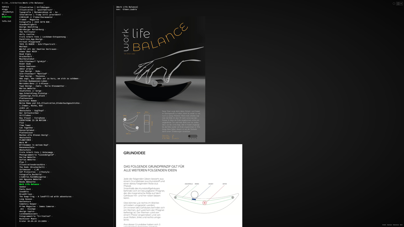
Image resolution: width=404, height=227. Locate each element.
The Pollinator (27, 32)
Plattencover (26, 98)
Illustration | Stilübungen (34, 7)
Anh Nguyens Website (30, 179)
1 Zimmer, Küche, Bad (31, 105)
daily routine (26, 34)
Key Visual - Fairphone (32, 118)
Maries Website (27, 88)
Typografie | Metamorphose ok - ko (38, 12)
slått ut (24, 108)
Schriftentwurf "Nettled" (33, 73)
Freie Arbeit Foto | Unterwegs (36, 152)
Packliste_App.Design (31, 39)
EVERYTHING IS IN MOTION (32, 120)
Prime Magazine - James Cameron (36, 206)
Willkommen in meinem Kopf (33, 145)
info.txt (6, 21)
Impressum (389, 224)
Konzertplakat (26, 130)
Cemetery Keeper (28, 204)
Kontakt (384, 224)
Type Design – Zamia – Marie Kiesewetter (41, 86)
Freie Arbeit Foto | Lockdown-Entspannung (42, 37)
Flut (21, 122)
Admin (401, 224)
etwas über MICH (28, 51)
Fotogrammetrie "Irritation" (35, 216)
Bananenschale (26, 147)
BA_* (4, 14)
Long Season (25, 199)
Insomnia (24, 191)
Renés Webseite (27, 182)
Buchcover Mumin (28, 218)
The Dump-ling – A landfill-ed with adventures (45, 196)
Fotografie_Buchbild (30, 174)
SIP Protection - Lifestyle (34, 172)
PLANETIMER (25, 140)
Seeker (22, 186)
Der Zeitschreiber (29, 113)
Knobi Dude (25, 64)
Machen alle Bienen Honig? (33, 135)
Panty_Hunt (25, 189)
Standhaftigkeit (28, 24)
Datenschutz (396, 224)
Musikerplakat (26, 59)
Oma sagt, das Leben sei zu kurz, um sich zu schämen (48, 78)
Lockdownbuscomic (28, 213)
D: (3, 3)
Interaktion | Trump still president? (40, 14)
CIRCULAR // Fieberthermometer (36, 17)
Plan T (22, 162)
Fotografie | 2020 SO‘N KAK (34, 22)
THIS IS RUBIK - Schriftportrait (37, 44)
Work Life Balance (33, 3)
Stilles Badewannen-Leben (33, 81)
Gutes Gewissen (27, 66)
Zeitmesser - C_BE (29, 169)
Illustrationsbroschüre (32, 164)
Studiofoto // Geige (30, 91)
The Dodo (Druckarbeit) (32, 167)
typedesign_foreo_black (32, 95)
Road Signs (25, 54)
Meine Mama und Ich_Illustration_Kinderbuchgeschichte (49, 103)
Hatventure (25, 201)
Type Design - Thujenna (32, 76)
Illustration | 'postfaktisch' (36, 10)
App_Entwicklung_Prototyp (33, 93)
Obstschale (25, 137)
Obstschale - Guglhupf (31, 110)
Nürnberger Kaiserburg (31, 29)
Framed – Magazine (29, 19)
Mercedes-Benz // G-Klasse (33, 83)
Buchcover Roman (28, 100)
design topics (26, 211)
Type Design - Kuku (29, 71)
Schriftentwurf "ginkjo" (32, 61)
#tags (5, 9)
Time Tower (25, 125)
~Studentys (7, 12)
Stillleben (25, 115)
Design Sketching (28, 27)
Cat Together (26, 127)
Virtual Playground (29, 41)
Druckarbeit (25, 56)
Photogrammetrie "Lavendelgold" (36, 155)
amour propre (26, 68)
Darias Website (27, 157)
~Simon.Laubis (129, 9)
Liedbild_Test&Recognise (32, 177)
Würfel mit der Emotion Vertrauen (37, 49)
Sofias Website (27, 159)
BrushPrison (25, 194)
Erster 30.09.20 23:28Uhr (33, 221)
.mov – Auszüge (27, 209)
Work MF (23, 142)
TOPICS (5, 7)
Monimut (23, 46)
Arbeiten (17, 3)
